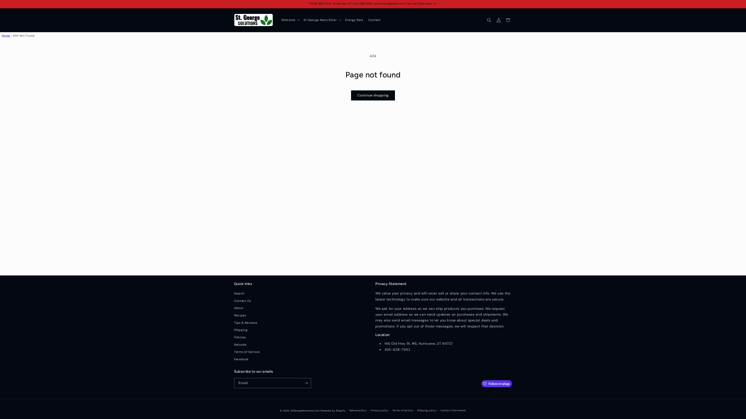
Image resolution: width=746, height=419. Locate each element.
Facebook (241, 359)
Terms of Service (247, 352)
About (238, 308)
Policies (240, 337)
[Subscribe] (306, 383)
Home (6, 36)
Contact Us (242, 301)
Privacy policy (379, 410)
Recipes (240, 315)
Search (239, 293)
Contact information (453, 410)
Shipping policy (427, 410)
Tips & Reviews (245, 323)
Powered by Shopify (333, 410)
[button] (290, 20)
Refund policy (358, 410)
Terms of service (402, 410)
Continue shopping (373, 95)
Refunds (240, 345)
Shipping (241, 330)
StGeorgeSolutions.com (305, 410)
